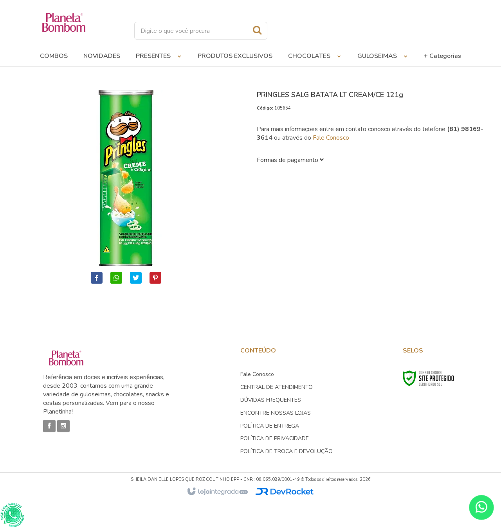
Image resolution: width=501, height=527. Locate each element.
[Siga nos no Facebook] (49, 426)
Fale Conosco (331, 137)
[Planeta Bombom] (64, 22)
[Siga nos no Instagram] (63, 426)
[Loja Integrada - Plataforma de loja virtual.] (217, 491)
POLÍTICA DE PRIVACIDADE (274, 438)
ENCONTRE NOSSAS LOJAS (275, 413)
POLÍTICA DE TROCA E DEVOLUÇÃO (286, 451)
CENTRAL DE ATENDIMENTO (276, 387)
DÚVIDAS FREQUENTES (270, 400)
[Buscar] (257, 30)
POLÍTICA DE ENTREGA (269, 426)
